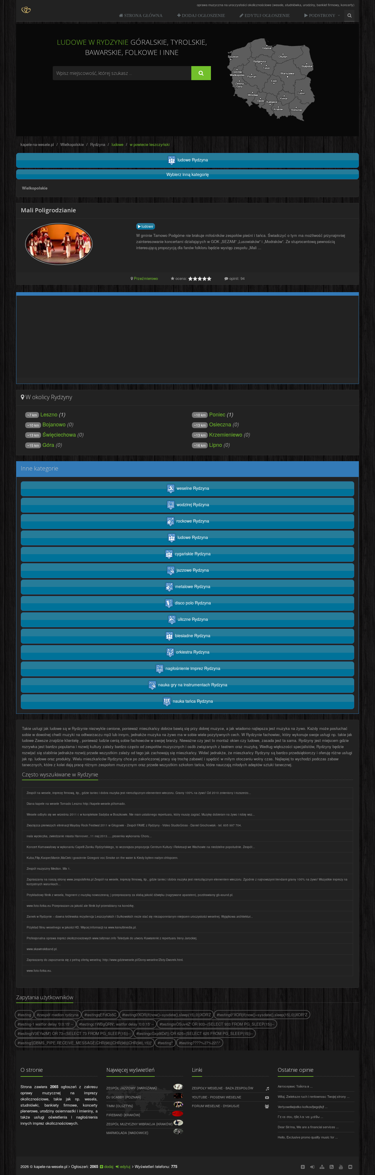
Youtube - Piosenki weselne (216, 1097)
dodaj (108, 1166)
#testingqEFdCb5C (100, 1014)
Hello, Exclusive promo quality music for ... (308, 1137)
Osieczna (212, 424)
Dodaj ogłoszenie (203, 15)
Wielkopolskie (72, 144)
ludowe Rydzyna (192, 160)
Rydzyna (97, 144)
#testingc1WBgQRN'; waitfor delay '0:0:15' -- (116, 1024)
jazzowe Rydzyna (192, 570)
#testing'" (165, 1042)
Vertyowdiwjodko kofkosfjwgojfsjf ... (303, 1106)
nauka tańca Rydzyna (192, 701)
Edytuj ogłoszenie (266, 15)
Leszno (42, 414)
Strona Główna (143, 15)
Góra (40, 444)
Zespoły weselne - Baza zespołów (222, 1088)
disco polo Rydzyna (192, 603)
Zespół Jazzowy (121, 1088)
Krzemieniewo (218, 434)
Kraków (132, 1114)
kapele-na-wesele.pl (37, 144)
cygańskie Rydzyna (192, 554)
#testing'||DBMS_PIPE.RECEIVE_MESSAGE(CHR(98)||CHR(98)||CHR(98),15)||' (85, 1042)
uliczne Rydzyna (192, 619)
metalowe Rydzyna (192, 586)
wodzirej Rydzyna (192, 504)
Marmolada (116, 1132)
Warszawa (147, 1088)
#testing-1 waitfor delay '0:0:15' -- (45, 1024)
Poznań (133, 1097)
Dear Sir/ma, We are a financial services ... (308, 1126)
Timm (110, 1105)
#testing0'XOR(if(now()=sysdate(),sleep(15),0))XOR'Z (166, 1014)
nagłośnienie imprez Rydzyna (192, 668)
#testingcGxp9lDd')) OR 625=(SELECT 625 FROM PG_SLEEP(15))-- (194, 1033)
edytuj (124, 1166)
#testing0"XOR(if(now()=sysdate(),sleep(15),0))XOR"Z (262, 1014)
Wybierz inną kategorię (187, 174)
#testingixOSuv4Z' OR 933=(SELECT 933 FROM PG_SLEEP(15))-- (217, 1024)
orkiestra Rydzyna (192, 652)
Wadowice (138, 1132)
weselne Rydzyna (192, 488)
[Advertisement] (132, 96)
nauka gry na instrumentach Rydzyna (192, 685)
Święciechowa (51, 434)
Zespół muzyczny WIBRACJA (130, 1123)
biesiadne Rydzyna (192, 635)
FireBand (114, 1114)
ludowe (147, 226)
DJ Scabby (115, 1097)
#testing (24, 1014)
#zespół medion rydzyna (58, 1014)
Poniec (209, 414)
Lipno (208, 444)
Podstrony (321, 15)
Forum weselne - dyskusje (215, 1105)
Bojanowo (46, 424)
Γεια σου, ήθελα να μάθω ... (300, 1116)
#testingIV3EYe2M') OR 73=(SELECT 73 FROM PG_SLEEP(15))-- (74, 1033)
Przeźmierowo (146, 278)
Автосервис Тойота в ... (295, 1086)
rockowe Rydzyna (192, 521)
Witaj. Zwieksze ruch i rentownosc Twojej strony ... (314, 1096)
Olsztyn (124, 1105)
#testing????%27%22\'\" (199, 1042)
